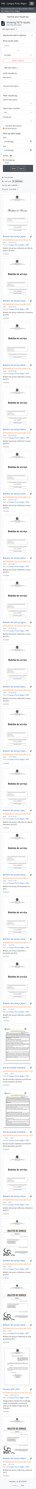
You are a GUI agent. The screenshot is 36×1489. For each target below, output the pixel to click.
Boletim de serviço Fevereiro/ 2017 (15, 1196)
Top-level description (11, 86)
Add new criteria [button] (10, 68)
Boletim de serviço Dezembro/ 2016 (15, 939)
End (4, 146)
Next (22, 1485)
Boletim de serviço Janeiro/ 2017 (15, 1003)
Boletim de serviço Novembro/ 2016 (15, 875)
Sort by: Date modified (9, 185)
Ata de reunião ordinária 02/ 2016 (15, 1132)
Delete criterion (18, 61)
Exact (7, 163)
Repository (7, 77)
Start (5, 137)
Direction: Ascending (9, 189)
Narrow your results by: (18, 16)
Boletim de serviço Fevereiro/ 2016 (15, 301)
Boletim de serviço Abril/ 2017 (15, 1325)
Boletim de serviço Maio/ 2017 (15, 1458)
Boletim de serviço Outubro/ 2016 (15, 751)
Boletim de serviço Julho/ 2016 (15, 558)
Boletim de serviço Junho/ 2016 (15, 494)
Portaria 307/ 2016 (11, 1389)
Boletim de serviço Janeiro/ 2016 (15, 236)
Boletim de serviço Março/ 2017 (15, 1260)
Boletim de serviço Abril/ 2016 (15, 365)
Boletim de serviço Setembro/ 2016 (15, 810)
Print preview (8, 177)
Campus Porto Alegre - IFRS (18, 245)
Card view (7, 181)
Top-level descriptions (13, 126)
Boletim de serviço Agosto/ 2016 (15, 622)
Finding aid (7, 117)
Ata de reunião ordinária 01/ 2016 (15, 1067)
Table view (18, 181)
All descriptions (11, 128)
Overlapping (9, 160)
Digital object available (11, 108)
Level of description (10, 100)
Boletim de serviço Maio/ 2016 (15, 429)
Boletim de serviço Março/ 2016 (15, 686)
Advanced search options (14, 35)
